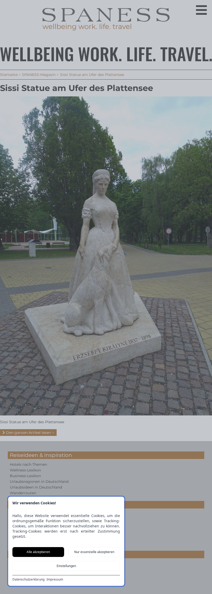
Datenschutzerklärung (28, 579)
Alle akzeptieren (38, 552)
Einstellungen (66, 566)
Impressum (55, 579)
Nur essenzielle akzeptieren (94, 552)
